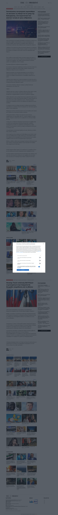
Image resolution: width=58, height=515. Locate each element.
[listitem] (29, 255)
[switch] (39, 257)
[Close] (43, 244)
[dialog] (29, 257)
